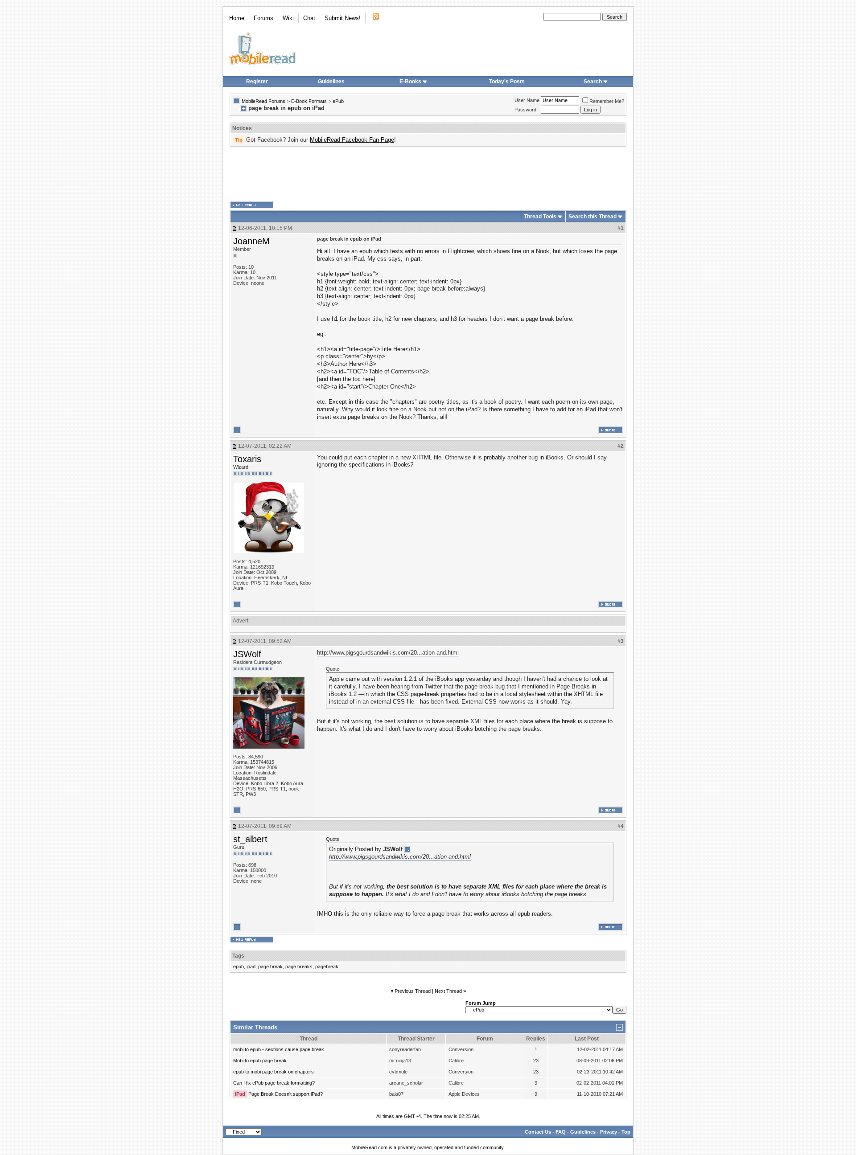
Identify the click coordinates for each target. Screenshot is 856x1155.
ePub (338, 101)
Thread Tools (540, 216)
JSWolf (247, 654)
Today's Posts (507, 81)
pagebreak (326, 966)
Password (525, 109)
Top (625, 1132)
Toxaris (247, 459)
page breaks (299, 966)
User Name (526, 100)
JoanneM (251, 241)
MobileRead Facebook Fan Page (352, 139)
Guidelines (331, 81)
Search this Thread (592, 216)
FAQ (561, 1132)
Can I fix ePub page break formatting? (274, 1082)
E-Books (410, 81)
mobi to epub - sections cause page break (278, 1049)
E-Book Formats (309, 101)
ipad (251, 966)
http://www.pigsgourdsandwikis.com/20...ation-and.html (388, 652)
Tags (238, 956)
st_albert (250, 839)
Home (236, 18)
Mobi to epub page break (260, 1060)
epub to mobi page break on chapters (273, 1071)
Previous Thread (413, 991)
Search (593, 81)
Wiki (288, 18)
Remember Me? (606, 101)
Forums (263, 18)
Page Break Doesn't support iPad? (285, 1094)
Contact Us (538, 1132)
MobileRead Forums (263, 101)
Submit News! (343, 18)
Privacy (608, 1132)
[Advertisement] (428, 174)
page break (270, 966)
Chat (309, 18)
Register (257, 81)
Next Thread (448, 991)
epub (238, 966)
